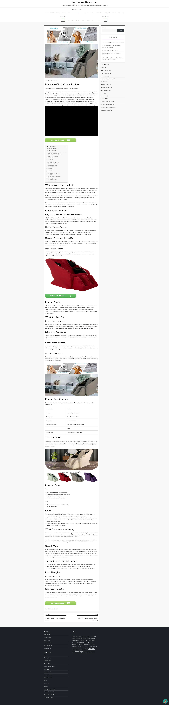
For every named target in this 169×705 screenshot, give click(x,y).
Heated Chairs (76, 9)
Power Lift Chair (90, 646)
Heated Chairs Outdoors (106, 79)
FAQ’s (48, 171)
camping (79, 636)
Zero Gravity (84, 653)
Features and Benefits (51, 150)
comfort (92, 636)
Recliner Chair (84, 649)
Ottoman (90, 644)
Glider (86, 640)
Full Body (88, 638)
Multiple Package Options (54, 153)
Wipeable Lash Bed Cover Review (110, 50)
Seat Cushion (86, 651)
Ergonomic (84, 638)
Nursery (81, 644)
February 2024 (47, 637)
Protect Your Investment (53, 161)
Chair (88, 636)
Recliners (121, 13)
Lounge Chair (77, 642)
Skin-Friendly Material (53, 156)
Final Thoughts (51, 178)
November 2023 (48, 646)
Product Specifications (51, 167)
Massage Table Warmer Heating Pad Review (112, 43)
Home (46, 13)
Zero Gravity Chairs (110, 13)
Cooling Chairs (89, 13)
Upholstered (74, 653)
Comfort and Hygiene (53, 165)
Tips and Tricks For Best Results (54, 176)
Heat (88, 640)
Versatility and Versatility (54, 163)
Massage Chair (88, 643)
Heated (90, 640)
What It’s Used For (51, 159)
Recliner (78, 649)
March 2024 (47, 634)
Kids (93, 640)
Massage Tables (85, 20)
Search (104, 28)
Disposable (77, 638)
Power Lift (85, 646)
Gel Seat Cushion (82, 640)
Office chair (85, 644)
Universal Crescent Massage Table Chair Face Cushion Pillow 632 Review (113, 58)
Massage (81, 642)
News (98, 20)
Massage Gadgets (73, 20)
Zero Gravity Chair (91, 653)
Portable (81, 646)
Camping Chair (84, 636)
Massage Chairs (55, 13)
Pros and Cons (50, 170)
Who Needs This (50, 168)
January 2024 (47, 640)
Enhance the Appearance (54, 162)
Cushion (73, 638)
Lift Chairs (99, 13)
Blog (93, 20)
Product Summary (53, 179)
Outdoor (93, 644)
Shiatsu (92, 651)
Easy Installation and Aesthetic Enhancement (57, 152)
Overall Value (50, 174)
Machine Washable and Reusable (55, 154)
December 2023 (48, 643)
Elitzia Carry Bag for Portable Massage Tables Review (111, 54)
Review (91, 648)
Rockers (62, 16)
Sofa (94, 651)
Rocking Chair (79, 651)
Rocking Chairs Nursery (106, 104)
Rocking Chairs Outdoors (107, 107)
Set (89, 651)
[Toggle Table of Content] (64, 147)
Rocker (73, 651)
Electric (80, 638)
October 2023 (47, 648)
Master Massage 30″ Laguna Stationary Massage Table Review (111, 46)
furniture (93, 638)
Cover (94, 636)
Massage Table (75, 644)
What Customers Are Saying (53, 173)
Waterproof (79, 653)
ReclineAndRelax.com (84, 2)
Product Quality (50, 157)
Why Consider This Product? (53, 148)
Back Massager (75, 636)
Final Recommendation (54, 181)
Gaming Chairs (66, 13)
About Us (105, 16)
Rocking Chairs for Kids (106, 101)
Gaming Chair (75, 640)
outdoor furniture (75, 646)
